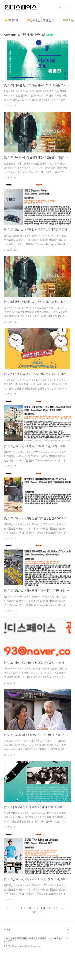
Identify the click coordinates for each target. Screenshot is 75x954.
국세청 (7, 929)
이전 (8, 908)
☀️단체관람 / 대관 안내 (40, 20)
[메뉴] (68, 6)
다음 (41, 912)
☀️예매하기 (11, 20)
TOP (68, 930)
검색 (60, 7)
